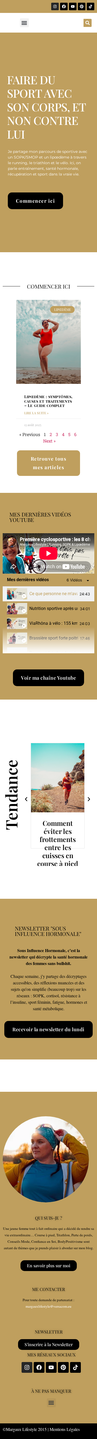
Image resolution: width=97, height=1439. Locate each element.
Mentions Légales (65, 1429)
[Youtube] (73, 6)
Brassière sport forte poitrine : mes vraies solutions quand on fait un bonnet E (53, 638)
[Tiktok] (90, 6)
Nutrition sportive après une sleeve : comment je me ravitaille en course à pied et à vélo (53, 608)
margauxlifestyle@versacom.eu (48, 1306)
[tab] (48, 594)
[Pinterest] (81, 6)
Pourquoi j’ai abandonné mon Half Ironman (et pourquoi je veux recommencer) (53, 652)
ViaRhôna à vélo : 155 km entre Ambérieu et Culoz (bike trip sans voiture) (53, 623)
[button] (24, 22)
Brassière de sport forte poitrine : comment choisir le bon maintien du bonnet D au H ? (57, 851)
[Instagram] (55, 6)
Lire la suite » (36, 413)
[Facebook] (64, 6)
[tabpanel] (48, 553)
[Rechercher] (88, 23)
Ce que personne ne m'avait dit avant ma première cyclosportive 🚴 (53, 593)
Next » (49, 441)
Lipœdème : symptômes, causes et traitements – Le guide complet (48, 401)
